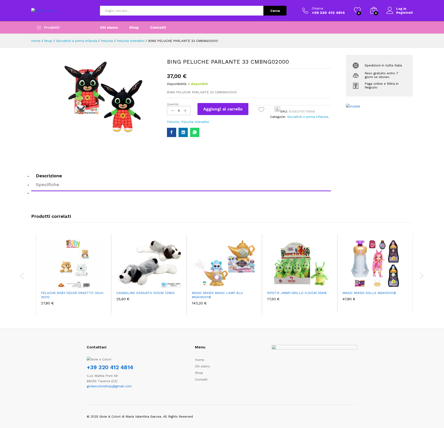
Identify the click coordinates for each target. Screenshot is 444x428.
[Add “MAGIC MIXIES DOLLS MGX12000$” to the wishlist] (379, 283)
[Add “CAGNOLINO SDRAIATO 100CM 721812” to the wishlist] (153, 283)
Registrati (404, 12)
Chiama (317, 8)
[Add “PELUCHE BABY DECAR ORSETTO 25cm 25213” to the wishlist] (78, 283)
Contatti (158, 27)
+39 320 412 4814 (110, 367)
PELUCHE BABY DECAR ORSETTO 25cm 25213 (72, 295)
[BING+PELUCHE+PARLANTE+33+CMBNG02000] (183, 132)
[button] (277, 109)
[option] (73, 275)
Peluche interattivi (195, 122)
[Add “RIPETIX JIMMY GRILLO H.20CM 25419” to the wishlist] (304, 283)
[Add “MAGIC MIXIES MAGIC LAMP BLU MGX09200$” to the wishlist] (228, 283)
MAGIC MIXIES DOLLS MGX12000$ (369, 293)
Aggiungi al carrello (223, 108)
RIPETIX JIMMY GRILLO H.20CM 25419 (297, 293)
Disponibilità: (177, 84)
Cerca (275, 10)
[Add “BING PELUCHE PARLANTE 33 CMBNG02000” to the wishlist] (261, 109)
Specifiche (47, 184)
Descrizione (49, 175)
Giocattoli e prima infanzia (307, 117)
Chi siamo (109, 27)
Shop (134, 27)
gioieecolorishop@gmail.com (109, 386)
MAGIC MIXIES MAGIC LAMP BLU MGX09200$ (217, 295)
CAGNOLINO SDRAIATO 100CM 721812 (145, 293)
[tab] (181, 177)
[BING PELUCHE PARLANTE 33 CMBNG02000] (171, 132)
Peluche (173, 122)
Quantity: (173, 104)
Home (199, 360)
